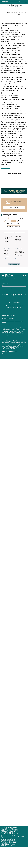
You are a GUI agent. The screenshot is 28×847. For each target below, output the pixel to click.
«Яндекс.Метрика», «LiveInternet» (9, 840)
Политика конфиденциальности (8, 315)
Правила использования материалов (9, 351)
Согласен (22, 836)
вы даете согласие (11, 833)
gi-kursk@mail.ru (15, 302)
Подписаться (14, 207)
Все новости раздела (14, 264)
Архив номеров (14, 289)
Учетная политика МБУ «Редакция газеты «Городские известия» (12, 321)
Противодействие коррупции (8, 318)
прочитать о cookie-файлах (8, 829)
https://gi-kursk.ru (7, 344)
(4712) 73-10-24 (17, 307)
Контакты (14, 299)
